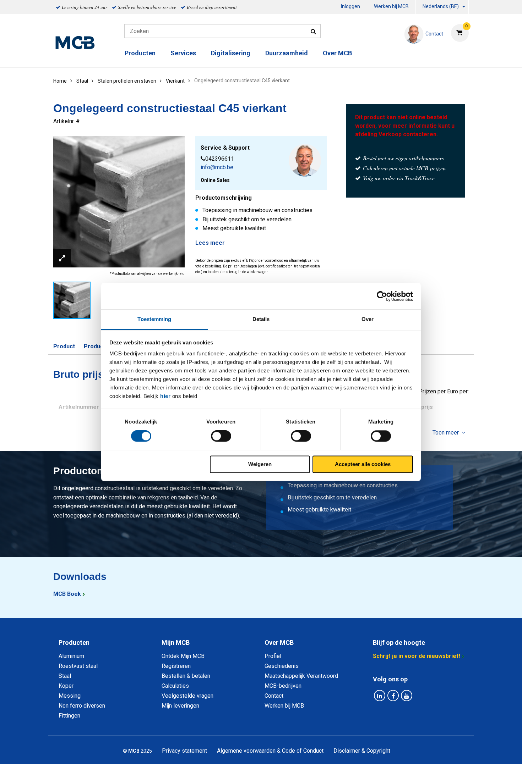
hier (165, 396)
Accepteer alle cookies (363, 464)
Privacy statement (184, 750)
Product (64, 346)
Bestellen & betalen (186, 675)
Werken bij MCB (391, 6)
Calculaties (175, 685)
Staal (65, 675)
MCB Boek (67, 594)
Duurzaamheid (286, 53)
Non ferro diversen (82, 705)
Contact (274, 695)
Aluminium (71, 656)
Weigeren (260, 464)
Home (60, 81)
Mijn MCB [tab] (176, 642)
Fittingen (69, 715)
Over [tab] (367, 319)
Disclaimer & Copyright (361, 750)
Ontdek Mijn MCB (183, 656)
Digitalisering (230, 53)
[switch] (221, 436)
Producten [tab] (74, 642)
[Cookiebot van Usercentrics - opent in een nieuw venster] (382, 296)
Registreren (176, 666)
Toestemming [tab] (154, 319)
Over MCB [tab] (279, 642)
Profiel (273, 656)
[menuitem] (350, 7)
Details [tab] (261, 319)
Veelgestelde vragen (187, 695)
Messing (70, 695)
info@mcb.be (217, 167)
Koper (66, 685)
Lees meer (210, 242)
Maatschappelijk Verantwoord (301, 675)
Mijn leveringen (180, 705)
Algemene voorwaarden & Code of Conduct (270, 750)
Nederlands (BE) (441, 6)
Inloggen (350, 6)
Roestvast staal (78, 666)
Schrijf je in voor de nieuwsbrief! (416, 656)
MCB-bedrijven (283, 685)
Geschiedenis (282, 666)
